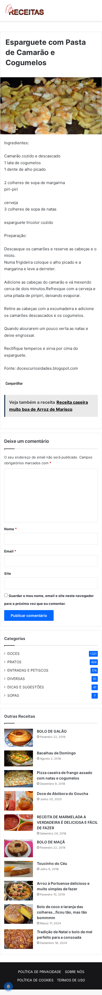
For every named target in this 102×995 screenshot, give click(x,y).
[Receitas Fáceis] (25, 10)
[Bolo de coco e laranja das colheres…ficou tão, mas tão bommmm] (18, 914)
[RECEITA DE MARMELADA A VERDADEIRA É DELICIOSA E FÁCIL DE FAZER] (18, 822)
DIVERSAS (16, 679)
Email (10, 551)
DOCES (13, 653)
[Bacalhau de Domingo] (18, 758)
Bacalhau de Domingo (56, 753)
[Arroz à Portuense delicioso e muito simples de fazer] (18, 890)
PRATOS (14, 662)
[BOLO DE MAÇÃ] (18, 848)
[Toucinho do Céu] (18, 869)
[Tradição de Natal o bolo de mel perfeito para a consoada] (18, 939)
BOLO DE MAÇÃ (51, 842)
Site (7, 573)
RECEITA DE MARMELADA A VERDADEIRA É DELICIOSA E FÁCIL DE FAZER (67, 822)
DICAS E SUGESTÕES (25, 687)
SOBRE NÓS (74, 972)
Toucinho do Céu (52, 863)
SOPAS (13, 695)
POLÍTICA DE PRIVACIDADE (39, 972)
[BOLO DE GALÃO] (18, 738)
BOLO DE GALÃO (52, 731)
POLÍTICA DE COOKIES (35, 980)
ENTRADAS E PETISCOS (27, 670)
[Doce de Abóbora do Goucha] (18, 801)
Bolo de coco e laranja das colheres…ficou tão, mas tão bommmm (62, 912)
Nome (10, 529)
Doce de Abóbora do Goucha (62, 793)
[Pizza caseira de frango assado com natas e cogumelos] (18, 778)
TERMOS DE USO (71, 980)
